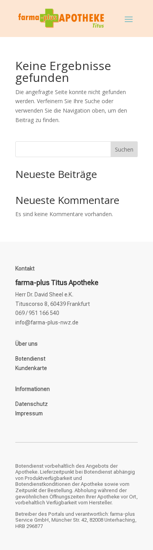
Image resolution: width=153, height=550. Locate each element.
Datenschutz (31, 404)
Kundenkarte (31, 368)
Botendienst (30, 359)
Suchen (124, 149)
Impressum (29, 413)
